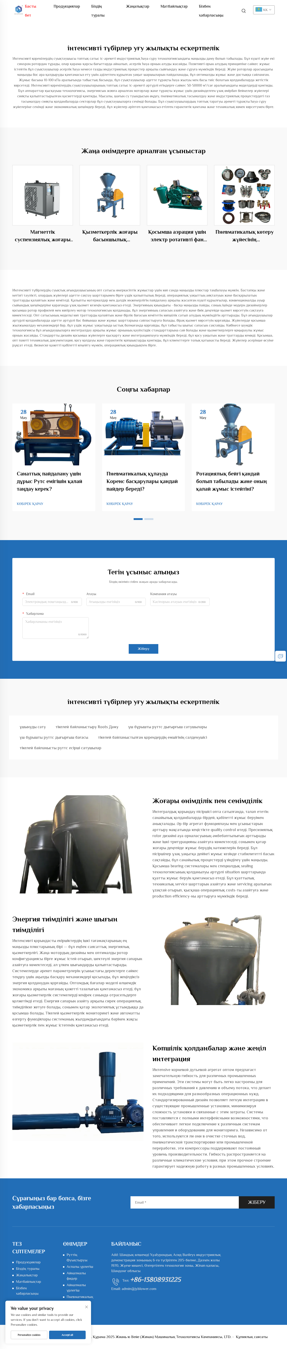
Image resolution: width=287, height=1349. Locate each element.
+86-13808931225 (155, 1279)
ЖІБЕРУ (256, 1202)
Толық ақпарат (42, 195)
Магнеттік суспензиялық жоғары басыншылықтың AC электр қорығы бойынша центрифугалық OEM (43, 236)
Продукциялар (67, 6)
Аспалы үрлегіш (80, 1266)
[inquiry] (280, 656)
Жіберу (143, 649)
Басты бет (30, 7)
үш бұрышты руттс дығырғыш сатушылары (167, 727)
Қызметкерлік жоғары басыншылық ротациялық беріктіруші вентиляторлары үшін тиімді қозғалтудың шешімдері (110, 236)
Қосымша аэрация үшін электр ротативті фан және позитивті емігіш (177, 236)
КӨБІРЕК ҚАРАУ (30, 504)
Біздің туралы (97, 7)
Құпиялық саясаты (252, 1337)
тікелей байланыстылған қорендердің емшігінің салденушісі (152, 737)
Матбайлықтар (174, 6)
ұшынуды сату (33, 727)
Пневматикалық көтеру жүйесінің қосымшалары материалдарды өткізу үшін (244, 236)
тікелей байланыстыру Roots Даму (87, 727)
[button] (138, 519)
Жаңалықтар (137, 6)
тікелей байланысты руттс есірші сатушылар (60, 748)
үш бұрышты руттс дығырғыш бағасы (54, 737)
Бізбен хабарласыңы (211, 7)
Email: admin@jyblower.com (133, 1289)
